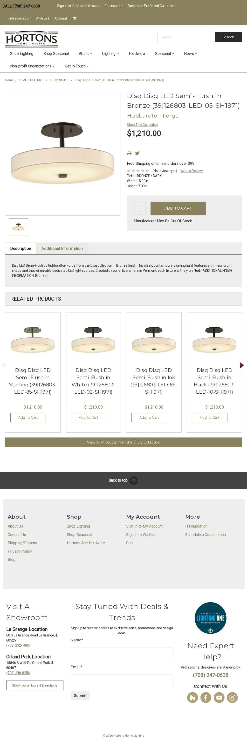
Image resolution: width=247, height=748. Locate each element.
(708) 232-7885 (18, 645)
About (84, 53)
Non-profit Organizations (31, 66)
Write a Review (191, 171)
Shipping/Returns (22, 543)
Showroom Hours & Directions (34, 685)
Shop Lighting (21, 53)
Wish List (42, 18)
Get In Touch (75, 66)
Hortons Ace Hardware (86, 543)
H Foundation (196, 526)
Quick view (33, 340)
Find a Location (19, 18)
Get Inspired (113, 6)
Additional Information (62, 248)
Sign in (62, 6)
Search (228, 37)
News (189, 53)
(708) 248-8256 (18, 673)
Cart (129, 543)
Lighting (109, 53)
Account (60, 18)
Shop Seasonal (56, 53)
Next (242, 365)
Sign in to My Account (144, 526)
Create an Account (86, 6)
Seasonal (163, 53)
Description (20, 248)
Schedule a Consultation (205, 534)
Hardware (137, 53)
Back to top (119, 480)
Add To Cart (28, 417)
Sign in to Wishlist (141, 534)
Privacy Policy (20, 551)
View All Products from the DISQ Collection (123, 442)
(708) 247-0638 (210, 675)
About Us (15, 526)
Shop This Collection (142, 125)
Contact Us (17, 534)
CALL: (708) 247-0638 (21, 6)
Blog (11, 559)
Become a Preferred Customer (151, 6)
